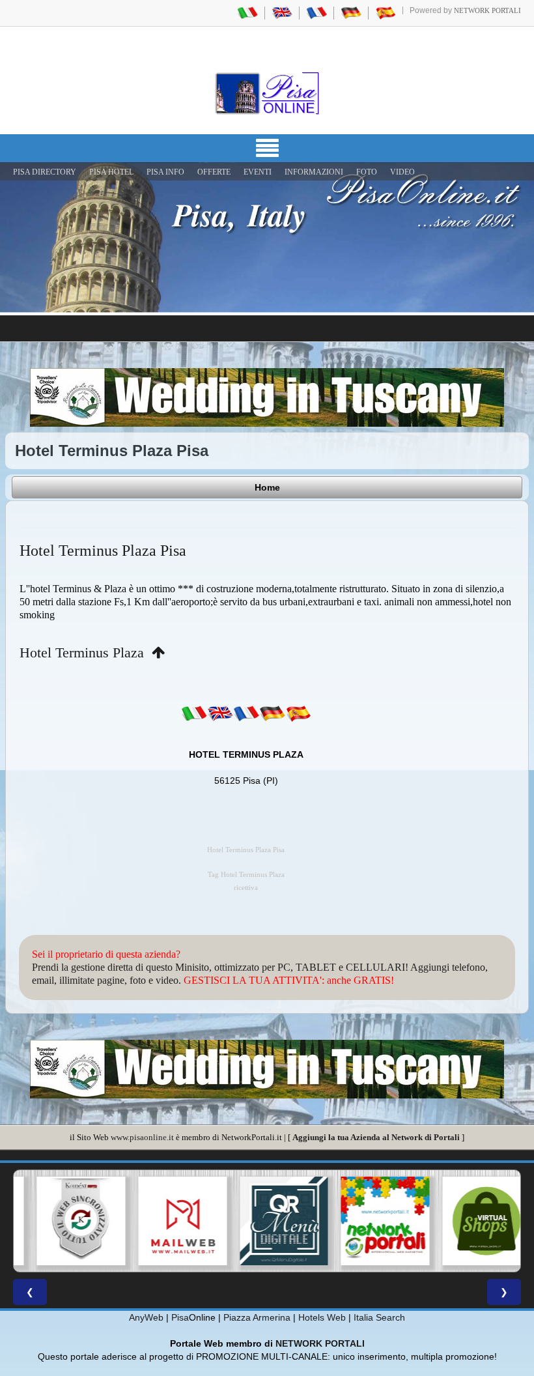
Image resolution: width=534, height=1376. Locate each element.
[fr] (246, 713)
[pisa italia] (247, 12)
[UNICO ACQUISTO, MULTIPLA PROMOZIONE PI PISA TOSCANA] (368, 1221)
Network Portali (487, 10)
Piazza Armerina (256, 1317)
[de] (272, 713)
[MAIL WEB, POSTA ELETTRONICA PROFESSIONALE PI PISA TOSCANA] (166, 1221)
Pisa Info (165, 172)
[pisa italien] (351, 12)
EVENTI (258, 172)
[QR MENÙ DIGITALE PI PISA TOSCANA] (267, 1221)
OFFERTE (214, 172)
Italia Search (379, 1317)
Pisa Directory (44, 172)
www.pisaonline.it (142, 1137)
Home (267, 487)
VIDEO (402, 172)
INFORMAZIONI (314, 172)
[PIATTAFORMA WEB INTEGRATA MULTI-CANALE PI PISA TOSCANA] (64, 1221)
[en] (220, 713)
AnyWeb (146, 1317)
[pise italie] (316, 12)
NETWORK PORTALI (320, 1343)
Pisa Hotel (111, 172)
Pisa (180, 1317)
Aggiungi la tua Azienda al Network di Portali (376, 1137)
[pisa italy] (282, 12)
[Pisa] (267, 93)
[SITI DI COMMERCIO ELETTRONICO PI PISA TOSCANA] (469, 1221)
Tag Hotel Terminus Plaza (246, 874)
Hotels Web (322, 1317)
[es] (298, 713)
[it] (194, 713)
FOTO (366, 172)
